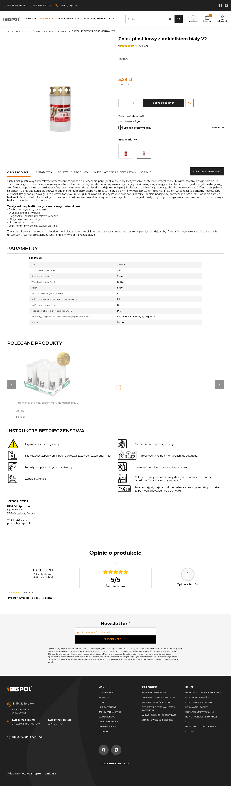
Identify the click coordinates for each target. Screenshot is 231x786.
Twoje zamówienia (108, 722)
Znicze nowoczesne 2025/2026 (157, 720)
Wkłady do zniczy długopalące (159, 715)
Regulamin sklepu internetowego (203, 692)
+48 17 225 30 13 (17, 519)
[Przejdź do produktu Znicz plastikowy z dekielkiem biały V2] (144, 151)
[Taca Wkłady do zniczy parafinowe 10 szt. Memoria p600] (47, 376)
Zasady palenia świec (110, 712)
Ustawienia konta (108, 726)
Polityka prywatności (197, 697)
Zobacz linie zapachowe (207, 171)
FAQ (187, 722)
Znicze (28, 31)
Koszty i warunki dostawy (199, 702)
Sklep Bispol (13, 31)
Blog (101, 702)
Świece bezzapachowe (154, 692)
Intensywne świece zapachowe (159, 697)
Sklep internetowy (30, 773)
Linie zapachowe (107, 707)
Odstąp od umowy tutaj (198, 712)
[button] (179, 19)
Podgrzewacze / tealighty (156, 702)
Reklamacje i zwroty (196, 707)
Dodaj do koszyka (163, 103)
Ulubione (103, 731)
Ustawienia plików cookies (200, 726)
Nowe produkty (107, 692)
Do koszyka (47, 372)
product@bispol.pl (18, 523)
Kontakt (189, 731)
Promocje (104, 697)
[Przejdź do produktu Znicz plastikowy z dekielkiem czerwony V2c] (125, 151)
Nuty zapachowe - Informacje (201, 717)
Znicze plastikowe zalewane (51, 31)
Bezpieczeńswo (107, 717)
